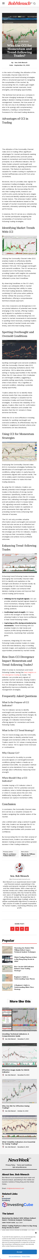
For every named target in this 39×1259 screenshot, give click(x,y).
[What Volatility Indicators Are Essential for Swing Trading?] (19, 1127)
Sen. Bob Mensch (21, 62)
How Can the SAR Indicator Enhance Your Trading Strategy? (24, 969)
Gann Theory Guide (8, 1222)
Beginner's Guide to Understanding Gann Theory (24, 978)
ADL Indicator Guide (19, 41)
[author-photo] (3, 1039)
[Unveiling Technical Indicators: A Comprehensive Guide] (19, 1019)
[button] (36, 1233)
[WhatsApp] (27, 929)
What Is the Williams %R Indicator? (28, 854)
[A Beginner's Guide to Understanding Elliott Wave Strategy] (7, 987)
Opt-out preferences (15, 1256)
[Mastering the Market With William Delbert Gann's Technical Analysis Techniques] (7, 949)
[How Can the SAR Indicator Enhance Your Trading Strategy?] (7, 968)
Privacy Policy (26, 1256)
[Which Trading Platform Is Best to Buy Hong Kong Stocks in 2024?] (7, 959)
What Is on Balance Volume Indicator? (9, 854)
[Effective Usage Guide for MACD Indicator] (19, 1055)
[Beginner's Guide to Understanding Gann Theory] (7, 977)
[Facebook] (12, 929)
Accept (19, 1252)
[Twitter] (17, 929)
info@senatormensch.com (15, 1188)
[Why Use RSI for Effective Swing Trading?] (19, 1091)
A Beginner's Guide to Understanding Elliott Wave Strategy (24, 987)
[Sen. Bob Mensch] (20, 868)
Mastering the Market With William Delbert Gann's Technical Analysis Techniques (25, 950)
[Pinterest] (22, 929)
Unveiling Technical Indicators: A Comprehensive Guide (15, 1035)
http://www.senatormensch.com (19, 879)
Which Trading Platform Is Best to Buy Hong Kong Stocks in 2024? (25, 959)
